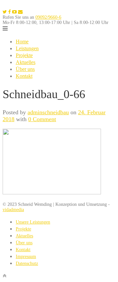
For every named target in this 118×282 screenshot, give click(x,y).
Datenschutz (27, 263)
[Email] (20, 12)
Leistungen (27, 48)
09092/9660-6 (48, 17)
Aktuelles (25, 62)
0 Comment (42, 119)
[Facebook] (9, 12)
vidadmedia (13, 209)
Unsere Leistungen (33, 222)
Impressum (26, 256)
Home (22, 41)
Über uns (25, 69)
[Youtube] (14, 12)
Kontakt (24, 76)
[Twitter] (5, 12)
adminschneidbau (48, 112)
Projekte (24, 55)
